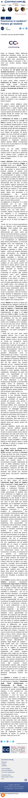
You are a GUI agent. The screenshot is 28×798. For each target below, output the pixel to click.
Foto (2, 778)
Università (15, 3)
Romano (23, 5)
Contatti (3, 764)
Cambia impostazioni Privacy (10, 793)
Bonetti (16, 5)
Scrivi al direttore (5, 768)
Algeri (10, 5)
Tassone (3, 5)
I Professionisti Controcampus (20, 14)
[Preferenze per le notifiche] (3, 795)
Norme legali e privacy (7, 776)
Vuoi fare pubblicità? (6, 770)
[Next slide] (27, 9)
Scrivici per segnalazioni (7, 772)
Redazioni (4, 762)
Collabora (4, 765)
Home (2, 18)
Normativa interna (6, 775)
